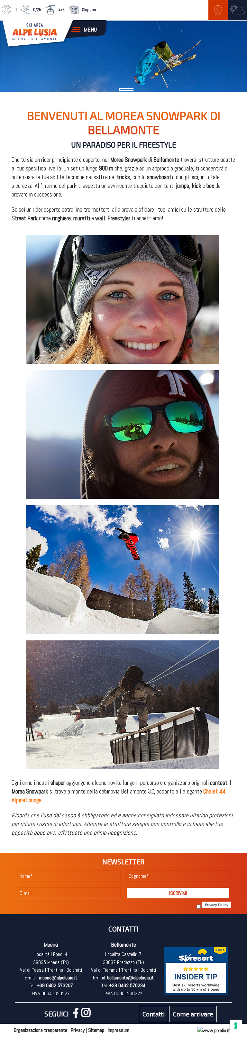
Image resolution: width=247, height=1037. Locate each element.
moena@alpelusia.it (58, 977)
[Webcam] (218, 9)
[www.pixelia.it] (213, 1030)
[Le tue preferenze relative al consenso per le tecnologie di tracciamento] (236, 1026)
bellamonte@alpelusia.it (130, 977)
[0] (126, 89)
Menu (90, 29)
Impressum (118, 1030)
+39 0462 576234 (127, 985)
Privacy (78, 1030)
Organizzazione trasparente (40, 1030)
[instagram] (87, 1014)
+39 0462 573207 (55, 985)
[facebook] (77, 1014)
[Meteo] (237, 9)
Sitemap (96, 1030)
